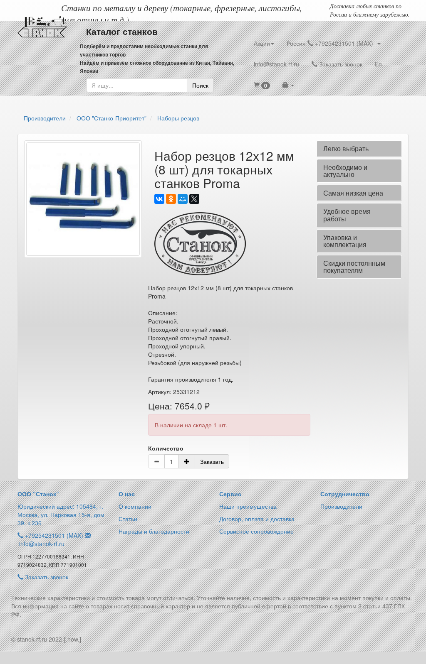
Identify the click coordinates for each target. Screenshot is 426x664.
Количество (165, 448)
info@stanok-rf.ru (276, 64)
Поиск (200, 85)
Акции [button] (262, 43)
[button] (262, 85)
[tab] (359, 149)
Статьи (128, 519)
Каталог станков (122, 31)
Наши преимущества (248, 506)
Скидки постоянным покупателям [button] (354, 266)
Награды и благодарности (154, 531)
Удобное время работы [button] (347, 214)
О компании (135, 506)
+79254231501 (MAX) (54, 535)
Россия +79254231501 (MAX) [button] (331, 43)
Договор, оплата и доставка (257, 519)
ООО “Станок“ (38, 494)
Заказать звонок (339, 64)
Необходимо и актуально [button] (345, 170)
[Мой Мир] (183, 199)
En (378, 64)
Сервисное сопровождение (256, 531)
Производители (341, 506)
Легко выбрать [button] (346, 148)
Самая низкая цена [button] (353, 193)
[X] (194, 199)
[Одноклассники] (171, 199)
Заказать (212, 461)
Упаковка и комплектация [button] (345, 241)
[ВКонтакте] (159, 199)
